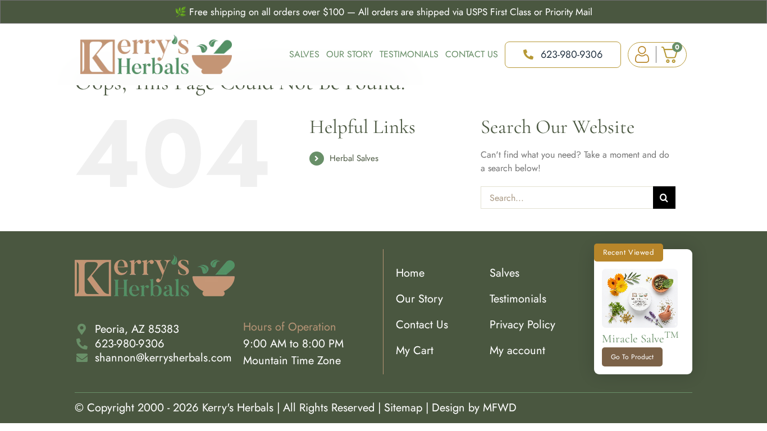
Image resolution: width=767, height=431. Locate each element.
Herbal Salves (354, 158)
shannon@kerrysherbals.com (163, 358)
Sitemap (403, 408)
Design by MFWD (474, 408)
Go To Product (632, 357)
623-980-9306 (130, 344)
